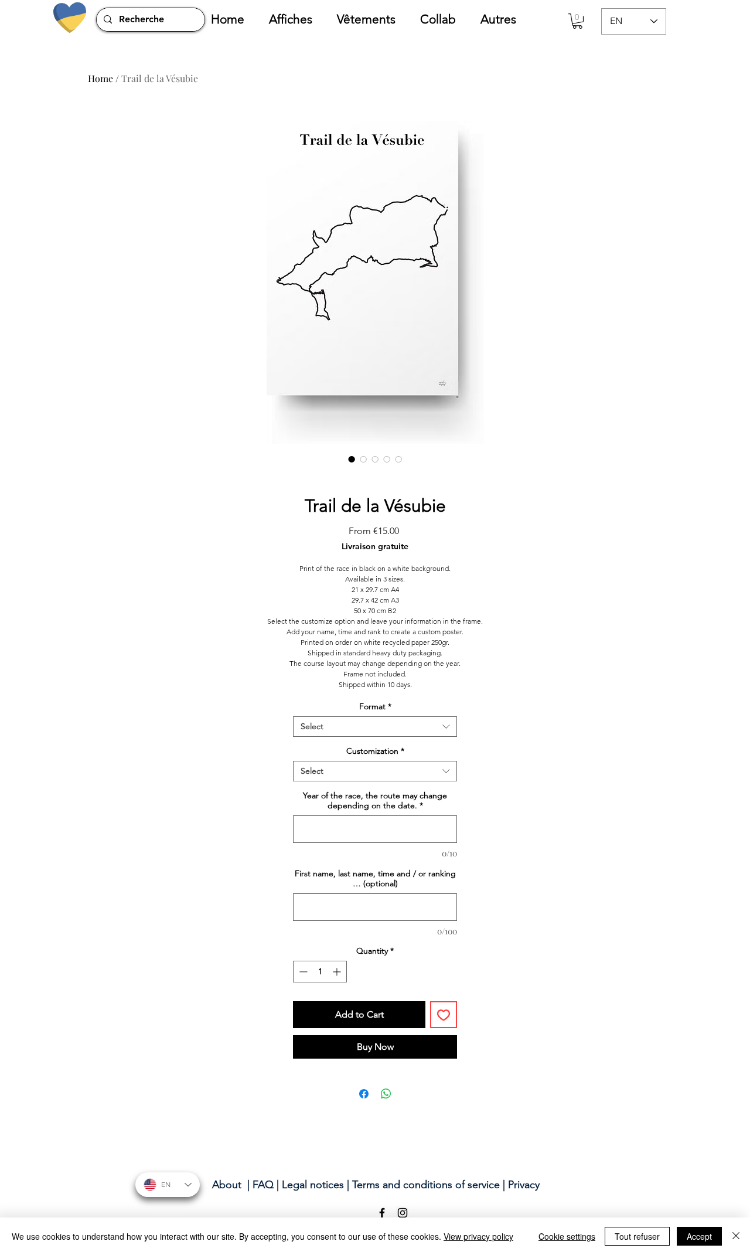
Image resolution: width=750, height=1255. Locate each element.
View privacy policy (478, 1236)
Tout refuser (637, 1236)
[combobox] (375, 726)
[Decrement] (302, 971)
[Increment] (337, 971)
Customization (375, 751)
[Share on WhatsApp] (386, 1094)
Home (100, 78)
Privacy (524, 1184)
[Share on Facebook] (364, 1094)
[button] (297, 19)
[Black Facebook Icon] (382, 1212)
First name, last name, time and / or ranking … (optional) (375, 879)
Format (375, 707)
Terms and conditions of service (426, 1184)
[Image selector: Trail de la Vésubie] (351, 459)
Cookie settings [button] (566, 1236)
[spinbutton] (319, 971)
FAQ (263, 1184)
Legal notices (313, 1184)
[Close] (736, 1236)
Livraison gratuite (375, 547)
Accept (699, 1236)
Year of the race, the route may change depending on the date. (375, 801)
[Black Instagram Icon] (402, 1212)
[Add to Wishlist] (443, 1014)
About (226, 1184)
